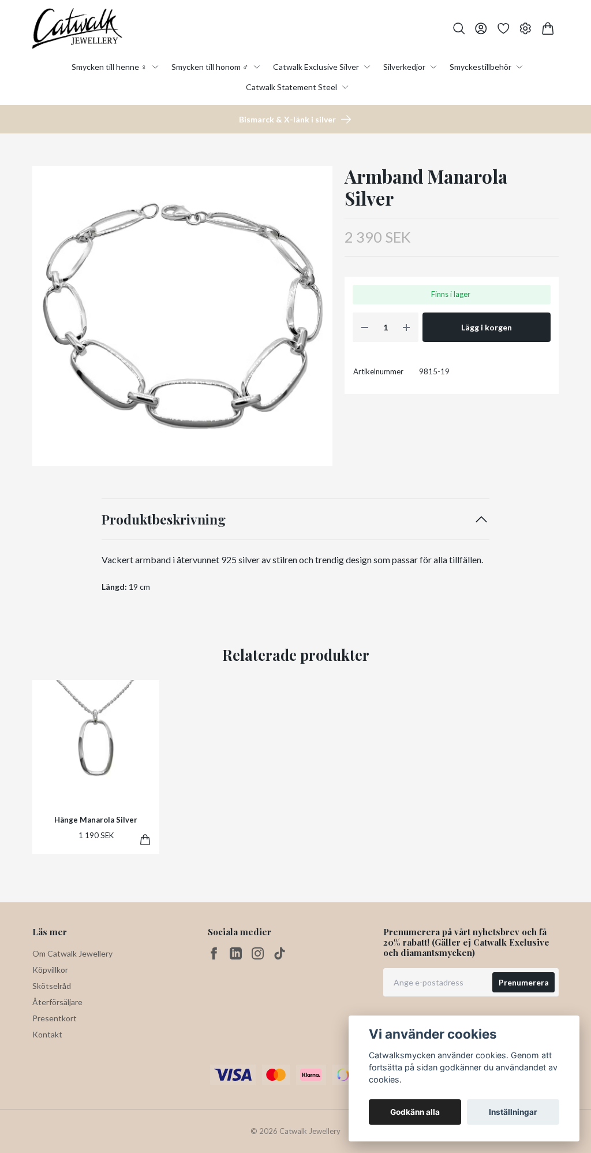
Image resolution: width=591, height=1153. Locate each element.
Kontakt (47, 1034)
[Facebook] (214, 953)
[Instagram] (258, 953)
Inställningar (513, 1112)
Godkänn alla (415, 1112)
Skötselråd (51, 986)
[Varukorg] (548, 28)
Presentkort (54, 1018)
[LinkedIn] (236, 953)
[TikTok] (280, 953)
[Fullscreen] (182, 316)
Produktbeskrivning (164, 519)
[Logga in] (481, 28)
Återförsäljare (57, 1002)
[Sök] (459, 28)
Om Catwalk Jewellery (72, 953)
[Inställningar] (525, 28)
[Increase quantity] (406, 327)
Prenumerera (524, 982)
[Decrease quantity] (364, 327)
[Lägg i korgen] (145, 840)
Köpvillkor (50, 970)
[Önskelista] (503, 28)
